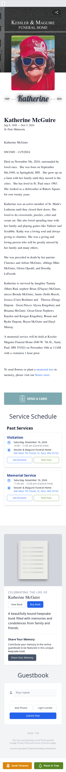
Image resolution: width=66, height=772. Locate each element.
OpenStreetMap (36, 748)
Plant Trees (46, 459)
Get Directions (19, 459)
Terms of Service (42, 743)
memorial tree (44, 369)
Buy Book (35, 604)
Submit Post (33, 715)
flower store (42, 375)
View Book (16, 604)
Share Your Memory (22, 657)
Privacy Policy (23, 743)
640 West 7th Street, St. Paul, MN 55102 (36, 453)
